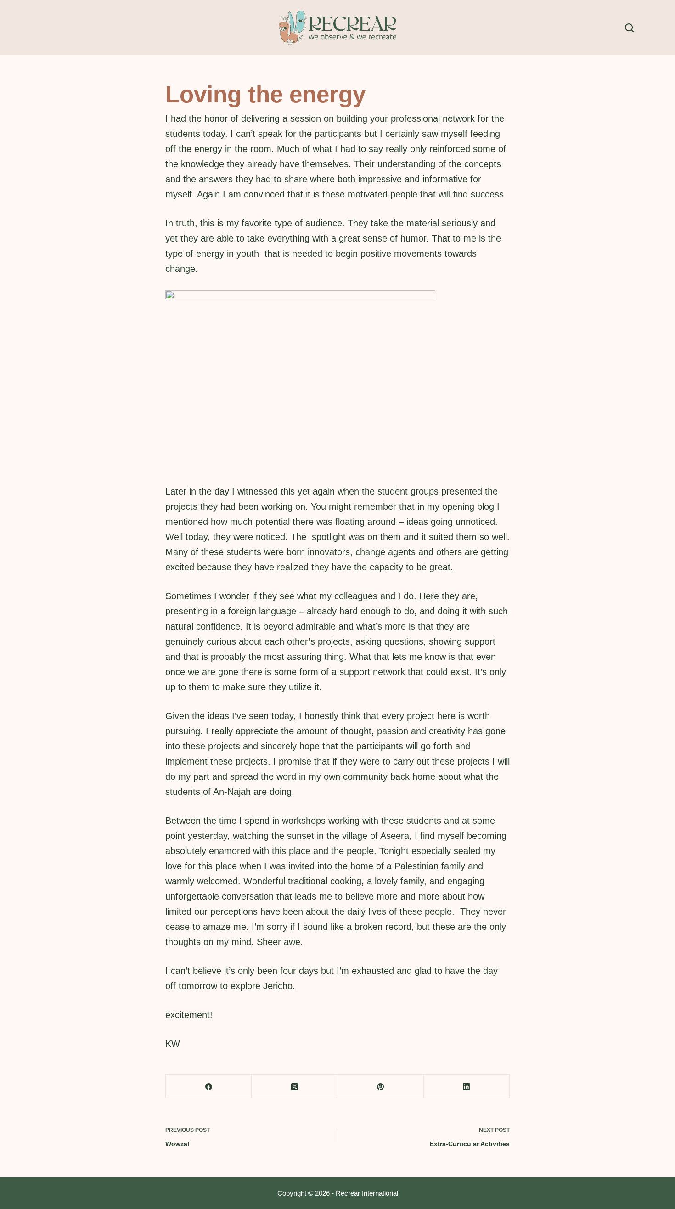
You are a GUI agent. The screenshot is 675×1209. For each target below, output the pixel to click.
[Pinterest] (381, 1086)
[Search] (629, 27)
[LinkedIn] (467, 1086)
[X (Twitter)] (295, 1086)
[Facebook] (209, 1086)
